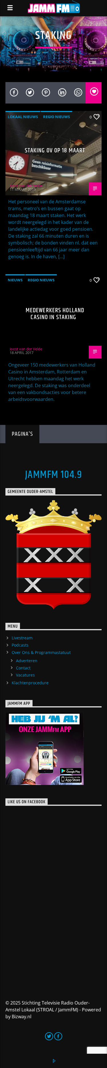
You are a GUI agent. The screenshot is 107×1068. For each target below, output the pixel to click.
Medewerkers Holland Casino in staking (55, 313)
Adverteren (26, 660)
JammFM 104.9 (53, 475)
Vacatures (25, 675)
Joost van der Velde (26, 185)
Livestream (22, 638)
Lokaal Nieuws (23, 116)
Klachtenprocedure (30, 682)
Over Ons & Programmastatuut (41, 652)
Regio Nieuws (56, 116)
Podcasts (20, 645)
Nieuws (15, 280)
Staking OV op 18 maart (55, 151)
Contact (23, 668)
